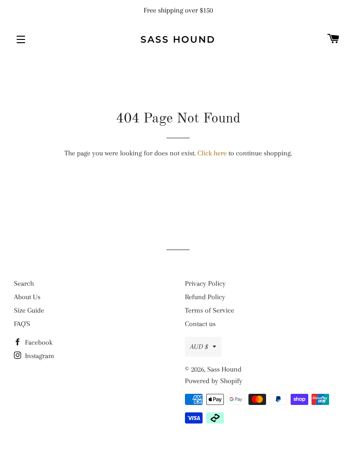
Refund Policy (205, 297)
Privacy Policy (205, 283)
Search (24, 283)
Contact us (200, 324)
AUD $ (199, 346)
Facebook (37, 342)
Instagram (38, 356)
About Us (27, 297)
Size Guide (29, 310)
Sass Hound (178, 39)
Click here (212, 153)
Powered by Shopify (213, 381)
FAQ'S (22, 324)
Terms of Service (209, 310)
